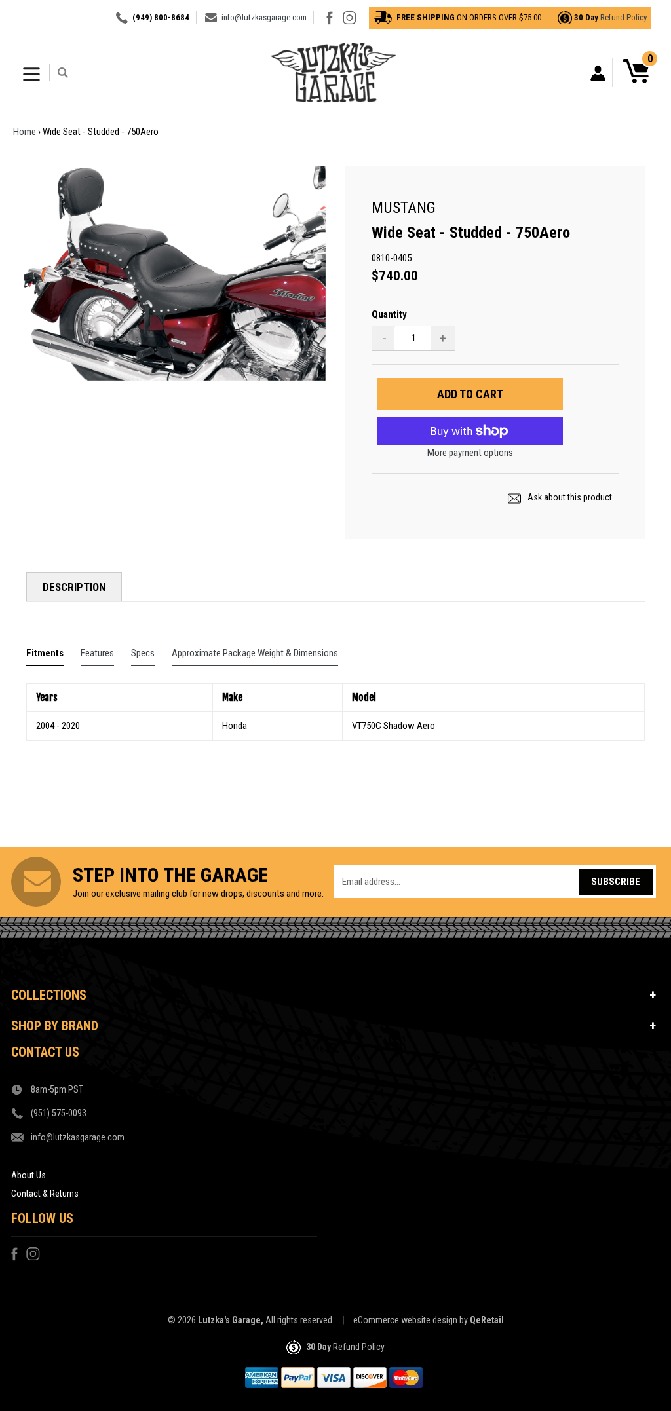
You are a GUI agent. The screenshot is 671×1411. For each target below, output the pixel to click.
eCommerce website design (405, 1320)
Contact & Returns (45, 1193)
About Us (28, 1175)
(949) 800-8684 (160, 17)
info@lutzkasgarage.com (264, 17)
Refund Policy (623, 17)
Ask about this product (569, 497)
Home (24, 132)
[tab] (45, 656)
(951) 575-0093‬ (58, 1113)
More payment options (470, 453)
